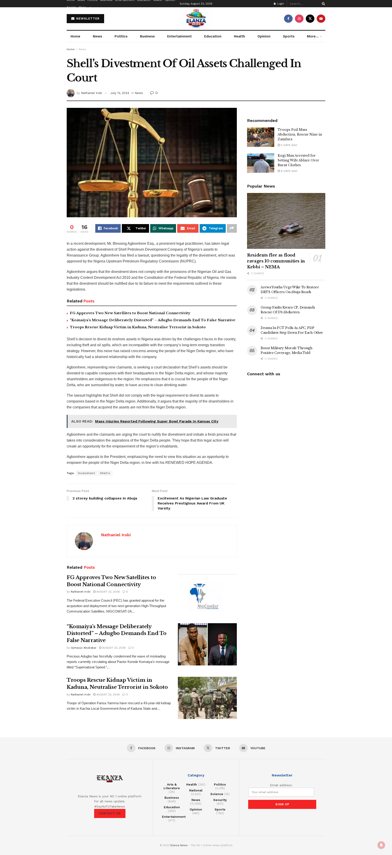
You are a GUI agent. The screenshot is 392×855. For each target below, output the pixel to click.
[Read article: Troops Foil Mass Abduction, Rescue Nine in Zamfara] (260, 137)
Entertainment (179, 36)
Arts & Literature (172, 786)
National (196, 790)
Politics (121, 36)
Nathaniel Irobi (91, 93)
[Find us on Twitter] (310, 19)
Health (239, 36)
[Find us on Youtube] (321, 19)
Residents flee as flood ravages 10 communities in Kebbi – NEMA (276, 261)
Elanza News (179, 845)
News (97, 36)
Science (216, 794)
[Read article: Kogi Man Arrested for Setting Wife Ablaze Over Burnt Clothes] (260, 163)
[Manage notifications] (381, 845)
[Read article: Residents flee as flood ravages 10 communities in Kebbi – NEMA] (286, 221)
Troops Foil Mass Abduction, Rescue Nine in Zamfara (300, 134)
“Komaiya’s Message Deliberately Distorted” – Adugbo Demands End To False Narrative (152, 320)
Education (212, 36)
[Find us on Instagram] (299, 19)
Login (280, 3)
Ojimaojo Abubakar (83, 647)
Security (220, 800)
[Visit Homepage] (196, 18)
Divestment (86, 473)
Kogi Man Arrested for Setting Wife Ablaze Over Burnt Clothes (298, 160)
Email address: (281, 785)
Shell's (105, 473)
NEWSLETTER (87, 18)
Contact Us (110, 813)
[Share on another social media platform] (232, 228)
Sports (71, 7)
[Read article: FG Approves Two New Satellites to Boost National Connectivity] (207, 595)
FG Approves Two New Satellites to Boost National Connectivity (130, 313)
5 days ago (288, 145)
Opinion (263, 36)
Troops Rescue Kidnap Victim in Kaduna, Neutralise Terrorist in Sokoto (138, 327)
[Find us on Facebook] (288, 19)
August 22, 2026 (108, 591)
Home (75, 36)
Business (147, 36)
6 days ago (288, 171)
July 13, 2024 (119, 93)
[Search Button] (323, 3)
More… (83, 7)
